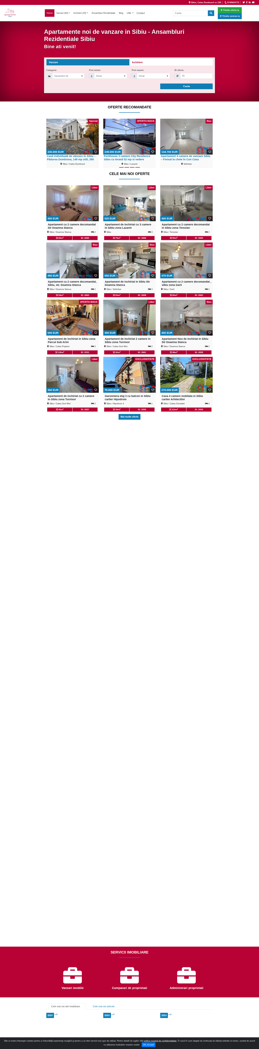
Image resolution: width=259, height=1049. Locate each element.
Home (50, 13)
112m (174, 409)
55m (174, 237)
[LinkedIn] (250, 2)
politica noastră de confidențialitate (160, 1041)
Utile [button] (129, 13)
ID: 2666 (142, 238)
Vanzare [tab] (53, 62)
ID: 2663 (85, 295)
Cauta (186, 86)
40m (61, 409)
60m (61, 237)
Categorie (51, 70)
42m (118, 352)
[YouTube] (253, 2)
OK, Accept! (148, 1044)
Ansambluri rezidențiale (103, 13)
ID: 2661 (142, 352)
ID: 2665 (199, 238)
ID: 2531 (85, 352)
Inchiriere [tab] (137, 62)
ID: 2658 (142, 295)
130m (60, 352)
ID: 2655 (199, 409)
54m (61, 295)
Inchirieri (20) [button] (79, 13)
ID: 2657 (85, 409)
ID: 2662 (199, 295)
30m (118, 409)
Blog (121, 13)
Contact (141, 13)
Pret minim (94, 70)
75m (118, 237)
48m (174, 352)
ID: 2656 (142, 409)
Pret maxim (138, 70)
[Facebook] (247, 2)
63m (118, 295)
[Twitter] (244, 2)
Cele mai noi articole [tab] (104, 1006)
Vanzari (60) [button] (62, 13)
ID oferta (178, 70)
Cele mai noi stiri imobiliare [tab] (65, 1006)
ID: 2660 (85, 238)
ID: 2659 (199, 352)
